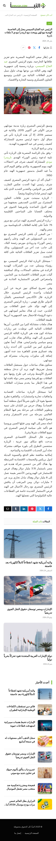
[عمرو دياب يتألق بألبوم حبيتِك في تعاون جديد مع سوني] (45, 772)
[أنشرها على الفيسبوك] (39, 47)
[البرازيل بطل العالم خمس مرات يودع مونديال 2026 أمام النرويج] (45, 804)
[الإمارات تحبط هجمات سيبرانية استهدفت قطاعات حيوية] (45, 725)
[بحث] (4, 5)
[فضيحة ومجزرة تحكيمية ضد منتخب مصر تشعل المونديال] (45, 788)
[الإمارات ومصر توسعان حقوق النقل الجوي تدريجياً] (28, 590)
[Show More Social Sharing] (23, 47)
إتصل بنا (17, 833)
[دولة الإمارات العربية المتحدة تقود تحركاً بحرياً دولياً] (28, 637)
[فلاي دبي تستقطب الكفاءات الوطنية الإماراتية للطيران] (45, 709)
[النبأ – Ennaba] (28, 5)
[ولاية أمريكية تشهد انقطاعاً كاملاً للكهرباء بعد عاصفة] (28, 543)
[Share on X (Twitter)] (34, 47)
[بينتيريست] (29, 47)
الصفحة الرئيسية (30, 15)
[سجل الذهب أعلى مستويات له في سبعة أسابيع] (45, 741)
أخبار (49, 23)
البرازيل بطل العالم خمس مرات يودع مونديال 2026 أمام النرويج (19, 804)
